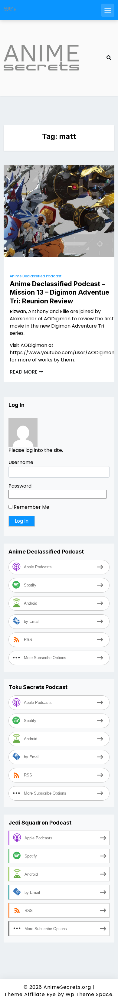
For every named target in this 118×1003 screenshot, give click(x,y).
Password (19, 485)
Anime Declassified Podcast (35, 276)
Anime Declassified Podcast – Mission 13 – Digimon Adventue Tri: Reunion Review (59, 292)
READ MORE (24, 371)
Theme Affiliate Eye (30, 994)
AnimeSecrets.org (67, 987)
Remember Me (30, 507)
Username (20, 462)
